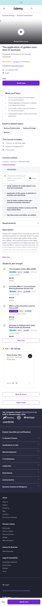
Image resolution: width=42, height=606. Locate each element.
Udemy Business (28, 412)
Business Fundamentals (25, 15)
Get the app (6, 528)
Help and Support (8, 540)
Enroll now (21, 83)
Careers (4, 505)
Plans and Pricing (7, 534)
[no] (16, 383)
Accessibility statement (9, 562)
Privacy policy (6, 565)
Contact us (5, 508)
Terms (4, 571)
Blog (3, 511)
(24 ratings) (16, 62)
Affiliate (4, 537)
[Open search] (32, 8)
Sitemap (5, 568)
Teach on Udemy (7, 531)
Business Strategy (8, 15)
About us (5, 502)
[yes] (13, 383)
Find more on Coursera (9, 517)
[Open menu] (4, 8)
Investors (5, 514)
